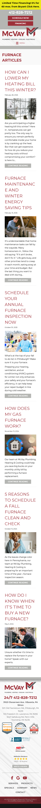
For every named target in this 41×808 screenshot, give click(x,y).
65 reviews (23, 761)
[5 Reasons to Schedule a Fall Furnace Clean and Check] (20, 542)
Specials (9, 788)
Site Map (30, 801)
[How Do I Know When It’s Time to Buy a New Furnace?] (20, 637)
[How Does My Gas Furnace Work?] (20, 445)
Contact (20, 792)
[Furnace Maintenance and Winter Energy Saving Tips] (20, 226)
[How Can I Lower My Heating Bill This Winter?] (20, 108)
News (33, 788)
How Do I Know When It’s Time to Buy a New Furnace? (20, 607)
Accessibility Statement (16, 801)
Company (22, 788)
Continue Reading (19, 165)
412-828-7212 (25, 697)
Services (13, 783)
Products (27, 783)
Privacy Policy (30, 799)
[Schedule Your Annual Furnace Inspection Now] (20, 341)
